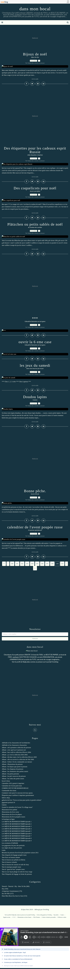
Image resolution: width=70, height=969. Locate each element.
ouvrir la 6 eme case (35, 342)
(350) (5, 889)
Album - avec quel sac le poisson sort (14, 750)
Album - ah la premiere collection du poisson (16, 747)
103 (27, 564)
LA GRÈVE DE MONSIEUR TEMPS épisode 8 (17, 838)
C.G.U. (14, 917)
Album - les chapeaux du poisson (12, 769)
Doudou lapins (35, 397)
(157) (7, 893)
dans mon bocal (35, 8)
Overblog (46, 909)
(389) (15, 886)
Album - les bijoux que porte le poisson (14, 767)
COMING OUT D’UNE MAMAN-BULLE (15, 788)
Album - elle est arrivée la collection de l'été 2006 (18, 759)
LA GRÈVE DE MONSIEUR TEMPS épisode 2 (17, 824)
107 (47, 564)
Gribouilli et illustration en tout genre (35, 321)
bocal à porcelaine (35, 191)
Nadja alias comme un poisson (33, 662)
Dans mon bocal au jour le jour (35, 368)
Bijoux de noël (35, 54)
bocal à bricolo (35, 494)
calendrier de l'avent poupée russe (35, 527)
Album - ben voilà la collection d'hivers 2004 (16, 752)
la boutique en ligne (8, 819)
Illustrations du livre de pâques (12, 814)
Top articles (56, 915)
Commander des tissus (9, 790)
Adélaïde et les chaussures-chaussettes (14, 745)
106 (42, 564)
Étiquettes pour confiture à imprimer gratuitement (18, 795)
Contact (62, 915)
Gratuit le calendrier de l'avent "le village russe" (17, 807)
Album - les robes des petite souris (13, 778)
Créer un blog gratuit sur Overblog (44, 915)
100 (12, 564)
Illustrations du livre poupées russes (13, 817)
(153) (14, 896)
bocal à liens (6, 781)
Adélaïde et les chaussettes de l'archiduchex (16, 743)
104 (32, 564)
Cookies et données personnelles (49, 917)
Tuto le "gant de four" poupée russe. (13, 869)
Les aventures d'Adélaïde (10, 843)
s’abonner (26, 942)
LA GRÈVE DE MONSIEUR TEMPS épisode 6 (17, 833)
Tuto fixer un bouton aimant (11, 857)
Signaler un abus (7, 917)
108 (52, 564)
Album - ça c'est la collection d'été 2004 (15, 755)
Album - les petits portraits (10, 774)
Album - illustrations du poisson (12, 764)
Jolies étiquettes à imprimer (35, 155)
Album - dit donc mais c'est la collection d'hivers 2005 (19, 757)
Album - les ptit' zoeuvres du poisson (14, 776)
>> (35, 568)
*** (35, 318)
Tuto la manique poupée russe (11, 867)
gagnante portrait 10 (8, 802)
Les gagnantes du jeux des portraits (13, 845)
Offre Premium (36, 917)
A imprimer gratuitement (35, 530)
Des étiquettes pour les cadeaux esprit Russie (35, 150)
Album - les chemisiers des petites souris (15, 771)
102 (22, 564)
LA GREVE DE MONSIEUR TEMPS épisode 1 (17, 821)
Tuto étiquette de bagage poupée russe (14, 855)
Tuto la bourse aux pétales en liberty (13, 860)
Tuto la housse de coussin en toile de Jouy (15, 864)
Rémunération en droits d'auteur (24, 917)
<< (4, 564)
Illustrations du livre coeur (10, 812)
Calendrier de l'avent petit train (12, 786)
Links (3, 850)
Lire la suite (35, 79)
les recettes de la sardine (35, 227)
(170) (12, 891)
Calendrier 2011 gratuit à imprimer (13, 783)
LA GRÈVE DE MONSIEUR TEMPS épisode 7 (17, 836)
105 (37, 564)
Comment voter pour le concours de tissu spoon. (17, 793)
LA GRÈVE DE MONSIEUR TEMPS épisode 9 (17, 841)
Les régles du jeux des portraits (12, 848)
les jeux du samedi (35, 365)
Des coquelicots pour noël (35, 188)
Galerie (4, 805)
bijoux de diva (35, 57)
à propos (47, 942)
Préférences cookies (62, 917)
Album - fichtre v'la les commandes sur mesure (17, 762)
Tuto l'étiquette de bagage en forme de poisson (17, 874)
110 (62, 564)
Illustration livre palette (9, 810)
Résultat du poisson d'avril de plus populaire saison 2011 (20, 853)
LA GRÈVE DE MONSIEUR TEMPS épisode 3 (17, 826)
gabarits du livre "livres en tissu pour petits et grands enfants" (22, 800)
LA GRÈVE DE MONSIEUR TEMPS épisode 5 (17, 831)
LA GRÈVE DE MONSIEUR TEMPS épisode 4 (17, 829)
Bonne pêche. (35, 491)
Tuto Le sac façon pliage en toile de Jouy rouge (17, 872)
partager (37, 942)
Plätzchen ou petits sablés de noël (35, 224)
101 (17, 564)
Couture (35, 400)
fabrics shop (6, 798)
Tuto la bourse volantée (9, 862)
